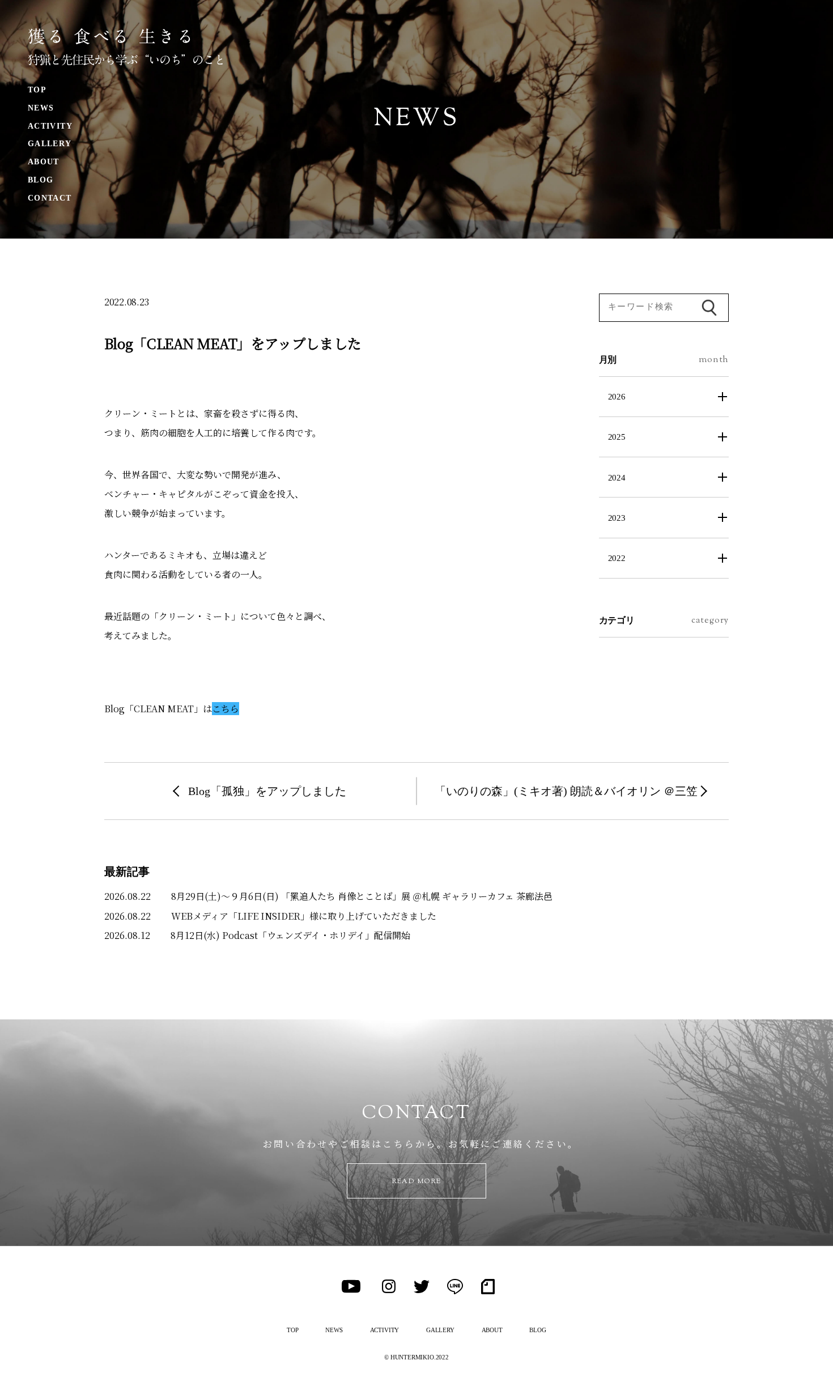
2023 (617, 517)
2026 (617, 396)
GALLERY (50, 143)
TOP (37, 90)
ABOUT (44, 162)
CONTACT (50, 198)
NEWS (41, 108)
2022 (617, 558)
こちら (225, 708)
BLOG (41, 180)
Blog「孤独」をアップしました (267, 791)
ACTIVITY (50, 126)
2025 (617, 436)
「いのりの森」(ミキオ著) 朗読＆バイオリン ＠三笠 (566, 791)
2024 (617, 477)
